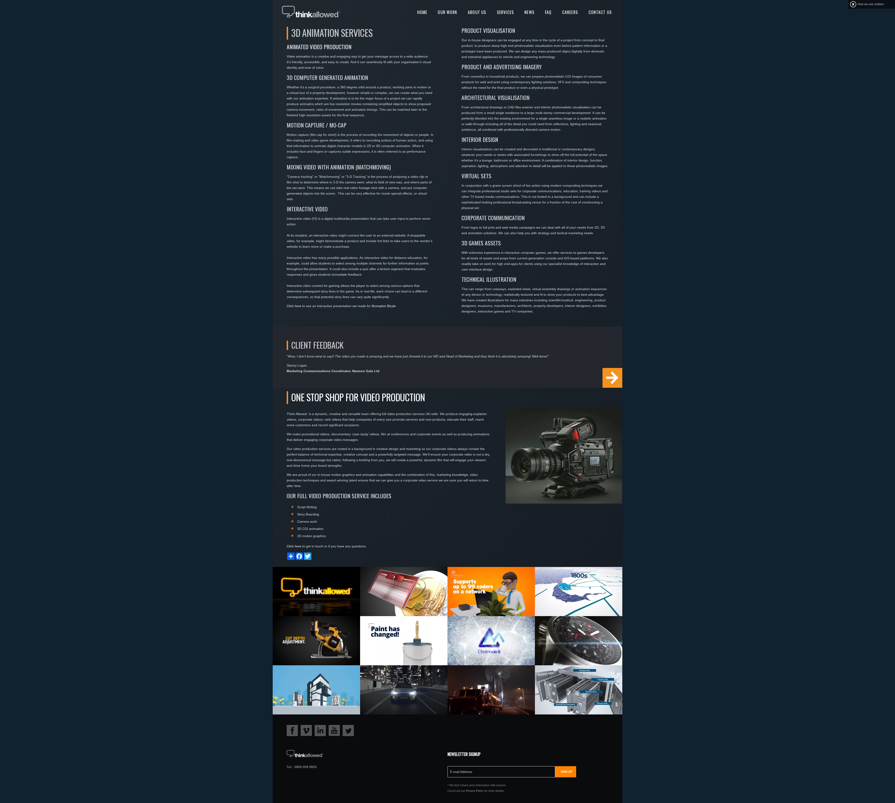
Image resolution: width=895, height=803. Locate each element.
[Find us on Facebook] (292, 730)
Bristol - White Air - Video (573, 675)
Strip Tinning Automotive (397, 675)
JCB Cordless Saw (301, 626)
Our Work (447, 12)
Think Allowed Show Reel (310, 577)
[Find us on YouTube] (334, 730)
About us (477, 12)
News (529, 12)
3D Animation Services (331, 33)
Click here (294, 306)
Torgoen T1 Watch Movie (570, 626)
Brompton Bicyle (384, 306)
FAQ (548, 12)
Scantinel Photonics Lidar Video (398, 580)
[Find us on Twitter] (348, 730)
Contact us (600, 12)
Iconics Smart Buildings (309, 675)
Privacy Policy (475, 791)
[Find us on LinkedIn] (320, 730)
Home (422, 12)
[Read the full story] (316, 591)
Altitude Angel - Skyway (570, 577)
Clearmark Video (474, 626)
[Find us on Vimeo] (306, 730)
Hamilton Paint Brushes (395, 626)
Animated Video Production (319, 46)
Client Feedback (317, 345)
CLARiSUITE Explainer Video (485, 577)
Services (505, 12)
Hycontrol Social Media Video (483, 678)
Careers (570, 12)
